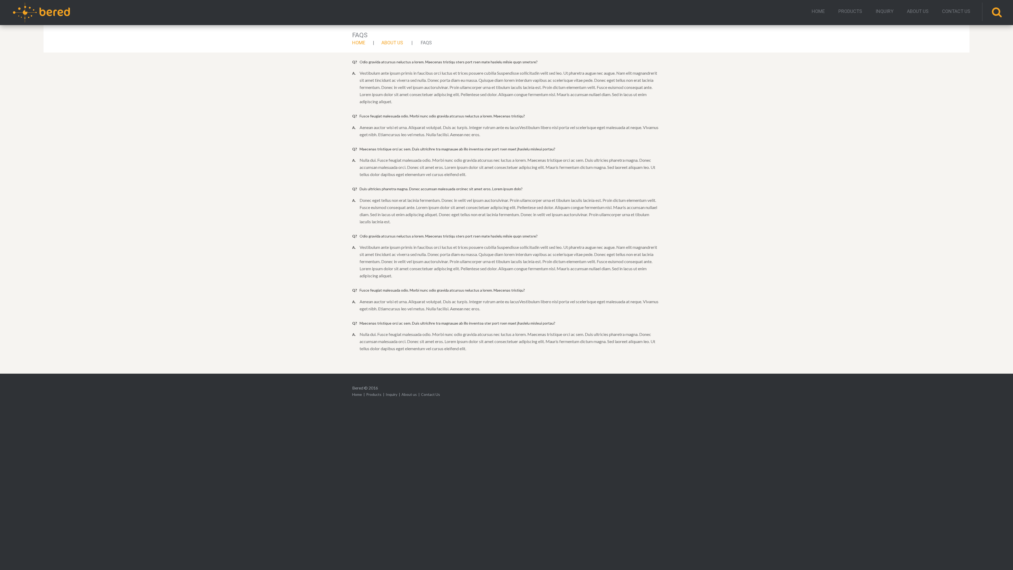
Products (850, 11)
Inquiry (884, 11)
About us (918, 11)
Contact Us (956, 11)
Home (818, 11)
